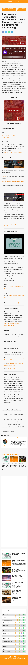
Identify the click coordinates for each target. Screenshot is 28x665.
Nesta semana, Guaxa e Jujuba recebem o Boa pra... (18, 578)
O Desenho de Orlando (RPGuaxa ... (19, 568)
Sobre (14, 662)
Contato (17, 662)
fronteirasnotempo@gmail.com (16, 303)
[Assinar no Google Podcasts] (17, 615)
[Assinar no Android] (19, 615)
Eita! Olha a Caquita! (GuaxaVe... (18, 583)
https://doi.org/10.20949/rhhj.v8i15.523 (13, 152)
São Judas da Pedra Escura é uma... (22, 466)
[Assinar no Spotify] (24, 615)
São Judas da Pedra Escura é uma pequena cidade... (18, 571)
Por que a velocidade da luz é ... (18, 561)
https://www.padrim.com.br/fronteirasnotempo (13, 181)
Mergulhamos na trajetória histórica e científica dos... (13, 467)
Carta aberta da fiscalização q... (16, 590)
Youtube (19, 295)
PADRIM (4, 176)
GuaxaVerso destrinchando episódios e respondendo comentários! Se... (5, 467)
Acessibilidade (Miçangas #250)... (17, 576)
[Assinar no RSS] (15, 615)
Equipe (11, 662)
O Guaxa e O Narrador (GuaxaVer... (18, 554)
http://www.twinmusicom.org (14, 368)
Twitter (10, 295)
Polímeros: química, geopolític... (18, 598)
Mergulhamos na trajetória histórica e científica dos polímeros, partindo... (19, 564)
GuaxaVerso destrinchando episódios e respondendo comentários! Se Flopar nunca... (18, 556)
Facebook (14, 295)
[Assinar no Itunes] (22, 615)
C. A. (4, 5)
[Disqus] (14, 493)
